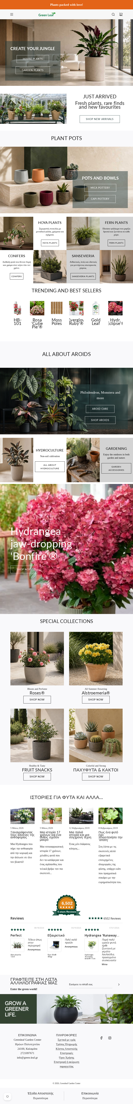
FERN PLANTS (116, 243)
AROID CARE (100, 408)
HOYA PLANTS (50, 243)
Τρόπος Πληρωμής (66, 1044)
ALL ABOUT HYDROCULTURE (50, 467)
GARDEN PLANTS (33, 70)
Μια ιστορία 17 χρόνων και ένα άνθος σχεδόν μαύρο (50, 835)
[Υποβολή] (119, 984)
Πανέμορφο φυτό (60, 935)
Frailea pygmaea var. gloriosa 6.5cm (17, 957)
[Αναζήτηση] (113, 14)
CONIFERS (16, 276)
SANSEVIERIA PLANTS (83, 276)
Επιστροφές (66, 1053)
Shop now (24, 569)
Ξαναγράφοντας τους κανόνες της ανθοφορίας (22, 834)
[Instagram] (110, 1038)
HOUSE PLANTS (33, 58)
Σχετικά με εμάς (67, 1039)
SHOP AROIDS (100, 420)
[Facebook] (101, 1038)
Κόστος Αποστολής (66, 1048)
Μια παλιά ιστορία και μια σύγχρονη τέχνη (80, 834)
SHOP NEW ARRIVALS (100, 119)
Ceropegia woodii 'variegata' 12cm (91, 952)
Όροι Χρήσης (66, 1057)
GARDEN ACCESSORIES (116, 468)
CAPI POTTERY (100, 198)
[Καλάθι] (121, 14)
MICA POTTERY (100, 187)
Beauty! (16, 935)
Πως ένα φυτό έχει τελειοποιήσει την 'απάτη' (111, 835)
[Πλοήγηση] (11, 14)
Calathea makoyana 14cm (54, 956)
